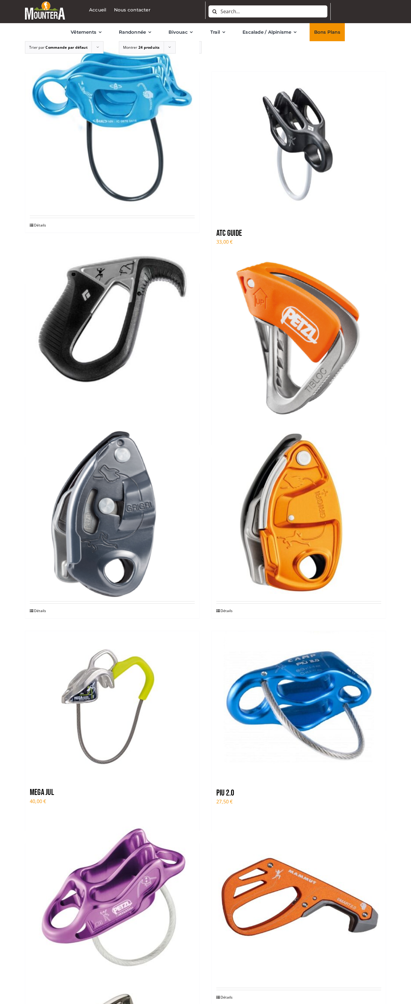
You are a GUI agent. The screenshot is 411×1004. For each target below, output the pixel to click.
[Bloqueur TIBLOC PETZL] (299, 340)
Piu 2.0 (225, 793)
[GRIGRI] (112, 513)
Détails (40, 225)
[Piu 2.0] (299, 706)
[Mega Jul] (112, 706)
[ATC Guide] (299, 147)
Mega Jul (42, 792)
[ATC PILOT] (112, 340)
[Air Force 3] (112, 127)
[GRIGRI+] (299, 513)
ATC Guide (229, 233)
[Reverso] (112, 899)
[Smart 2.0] (299, 900)
